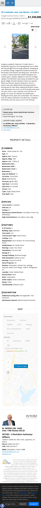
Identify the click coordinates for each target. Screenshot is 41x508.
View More (7, 130)
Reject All (23, 504)
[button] (2, 506)
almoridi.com (6, 454)
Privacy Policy (23, 493)
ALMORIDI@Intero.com (11, 128)
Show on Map (22, 366)
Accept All (33, 504)
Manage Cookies (10, 504)
